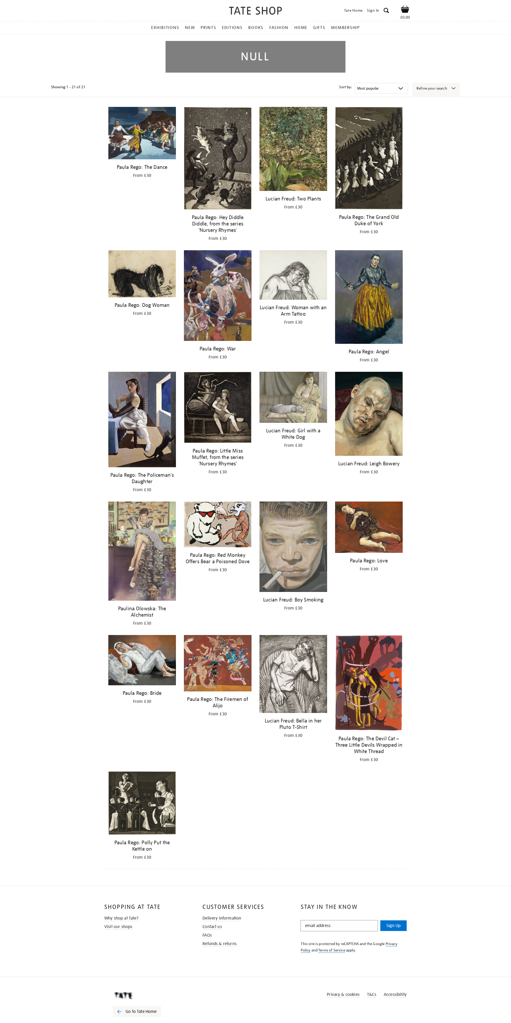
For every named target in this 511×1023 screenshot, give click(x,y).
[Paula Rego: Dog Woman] (142, 274)
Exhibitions (165, 27)
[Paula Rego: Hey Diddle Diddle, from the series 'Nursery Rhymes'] (218, 159)
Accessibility (395, 994)
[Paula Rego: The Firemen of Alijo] (218, 664)
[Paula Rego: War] (218, 296)
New (190, 27)
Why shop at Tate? (121, 918)
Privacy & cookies (343, 994)
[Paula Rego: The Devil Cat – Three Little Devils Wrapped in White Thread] (369, 683)
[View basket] (405, 10)
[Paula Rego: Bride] (142, 661)
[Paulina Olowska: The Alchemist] (142, 552)
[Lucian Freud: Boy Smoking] (293, 548)
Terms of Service (331, 950)
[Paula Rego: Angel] (369, 298)
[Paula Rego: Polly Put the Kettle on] (142, 804)
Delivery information (222, 918)
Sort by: (345, 87)
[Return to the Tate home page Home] (255, 11)
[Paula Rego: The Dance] (142, 134)
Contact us (212, 926)
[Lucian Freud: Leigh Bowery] (369, 415)
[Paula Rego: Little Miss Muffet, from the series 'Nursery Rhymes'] (218, 408)
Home (300, 27)
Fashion (279, 27)
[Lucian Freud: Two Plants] (293, 150)
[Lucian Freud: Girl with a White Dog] (293, 398)
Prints (208, 27)
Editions (232, 27)
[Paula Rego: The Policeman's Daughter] (142, 420)
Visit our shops (118, 926)
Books (255, 27)
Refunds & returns (220, 943)
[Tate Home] (146, 995)
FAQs (207, 935)
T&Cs (371, 994)
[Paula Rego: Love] (369, 528)
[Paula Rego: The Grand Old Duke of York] (369, 159)
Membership (345, 27)
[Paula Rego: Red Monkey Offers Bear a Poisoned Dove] (218, 525)
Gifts (319, 27)
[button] (386, 11)
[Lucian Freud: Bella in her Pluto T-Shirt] (293, 675)
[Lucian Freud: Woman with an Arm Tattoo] (293, 276)
